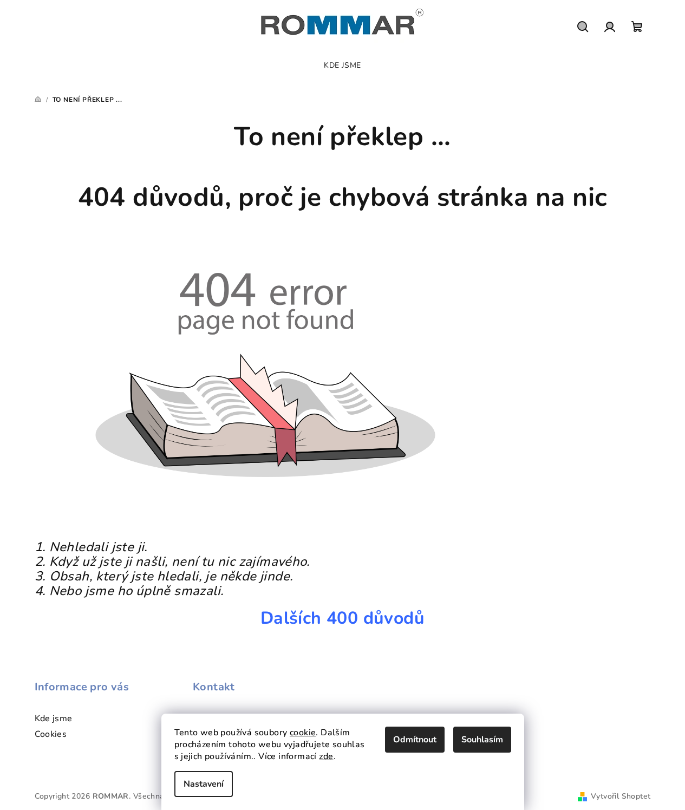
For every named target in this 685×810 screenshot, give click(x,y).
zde (326, 756)
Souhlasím (482, 740)
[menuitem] (342, 65)
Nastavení (204, 784)
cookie (303, 733)
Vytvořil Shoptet (620, 796)
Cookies (51, 734)
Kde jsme (54, 718)
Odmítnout (414, 740)
